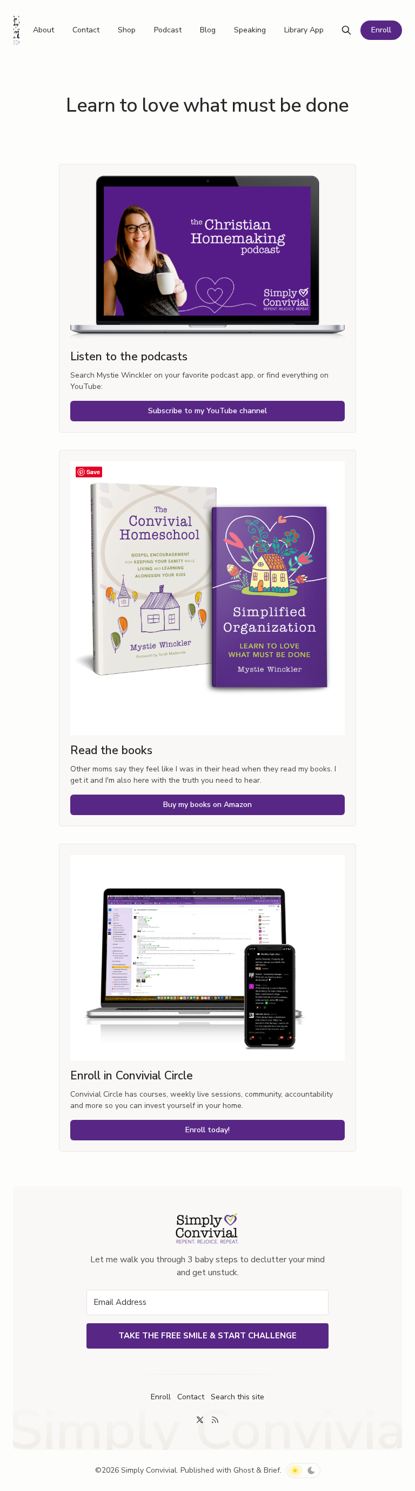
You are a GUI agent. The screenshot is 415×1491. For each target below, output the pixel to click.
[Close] (358, 577)
